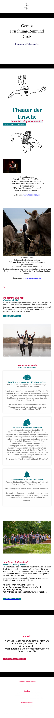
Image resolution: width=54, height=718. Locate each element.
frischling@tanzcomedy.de (30, 698)
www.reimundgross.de (32, 278)
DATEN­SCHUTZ (27, 705)
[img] (27, 6)
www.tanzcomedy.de (31, 195)
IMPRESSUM (27, 707)
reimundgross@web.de (27, 700)
